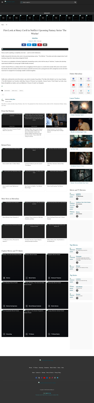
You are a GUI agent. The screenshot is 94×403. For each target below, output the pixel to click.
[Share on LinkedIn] (34, 45)
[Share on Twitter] (29, 45)
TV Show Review (79, 196)
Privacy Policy (58, 372)
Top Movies (74, 245)
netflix (21, 90)
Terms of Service (50, 372)
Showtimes (46, 367)
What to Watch (53, 367)
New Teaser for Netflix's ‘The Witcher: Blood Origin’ (33, 186)
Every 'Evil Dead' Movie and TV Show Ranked (56, 218)
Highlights (47, 13)
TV (6, 24)
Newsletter (81, 92)
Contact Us (38, 372)
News (2, 24)
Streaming (41, 367)
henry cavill (14, 90)
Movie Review (79, 204)
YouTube (73, 86)
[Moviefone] (10, 2)
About (33, 372)
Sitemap (43, 372)
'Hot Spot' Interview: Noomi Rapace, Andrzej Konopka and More (33, 240)
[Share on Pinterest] (39, 45)
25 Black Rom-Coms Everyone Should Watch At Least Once (11, 129)
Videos (58, 367)
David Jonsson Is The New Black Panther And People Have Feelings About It (55, 130)
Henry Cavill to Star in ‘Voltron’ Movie (11, 163)
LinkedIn (81, 86)
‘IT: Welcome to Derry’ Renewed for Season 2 (11, 240)
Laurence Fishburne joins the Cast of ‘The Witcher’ (33, 164)
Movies (30, 367)
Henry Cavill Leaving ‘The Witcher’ (55, 186)
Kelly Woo (35, 38)
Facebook (73, 80)
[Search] (75, 2)
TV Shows (35, 367)
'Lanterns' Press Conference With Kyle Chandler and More (34, 218)
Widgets (88, 92)
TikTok (73, 92)
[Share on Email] (45, 45)
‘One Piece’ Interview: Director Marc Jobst (55, 164)
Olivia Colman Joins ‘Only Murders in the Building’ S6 (55, 240)
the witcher (7, 90)
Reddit (88, 86)
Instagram (88, 80)
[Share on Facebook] (24, 45)
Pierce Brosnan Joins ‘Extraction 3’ (11, 217)
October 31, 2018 (32, 41)
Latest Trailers (75, 98)
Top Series (73, 275)
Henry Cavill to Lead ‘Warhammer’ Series (11, 186)
